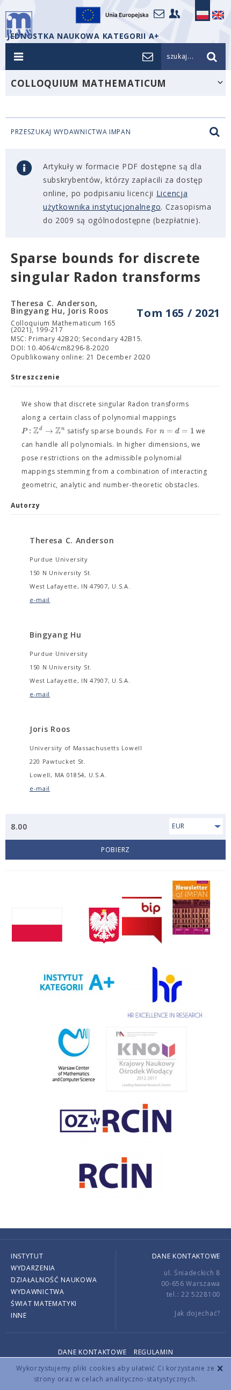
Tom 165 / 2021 (178, 313)
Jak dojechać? (197, 1313)
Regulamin (153, 1352)
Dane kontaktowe (186, 1256)
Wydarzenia (33, 1268)
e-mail (40, 600)
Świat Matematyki (44, 1303)
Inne (19, 1315)
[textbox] (43, 431)
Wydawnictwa (37, 1291)
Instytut (27, 1256)
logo (18, 24)
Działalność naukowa (54, 1279)
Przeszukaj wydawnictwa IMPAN (71, 132)
